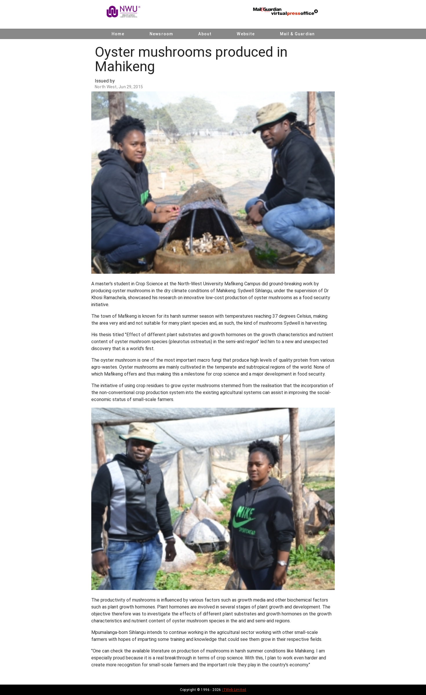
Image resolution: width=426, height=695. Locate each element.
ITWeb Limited (234, 690)
